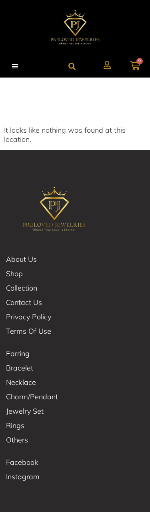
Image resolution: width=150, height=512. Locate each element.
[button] (15, 66)
